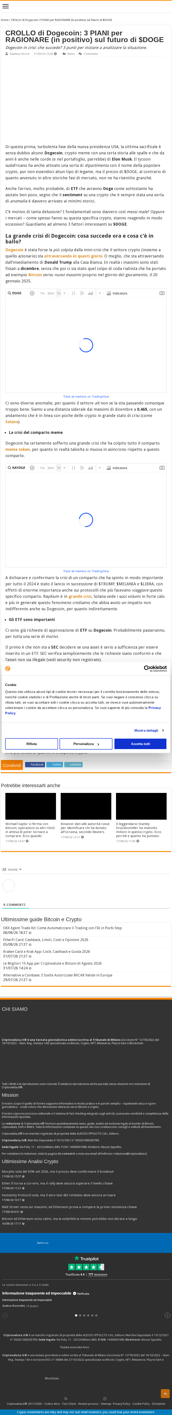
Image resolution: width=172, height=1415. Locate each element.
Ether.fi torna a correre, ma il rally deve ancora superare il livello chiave (57, 1183)
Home (5, 20)
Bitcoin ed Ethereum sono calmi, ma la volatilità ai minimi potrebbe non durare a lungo (69, 1219)
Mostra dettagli (146, 730)
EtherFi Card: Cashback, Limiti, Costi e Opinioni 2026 (45, 940)
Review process (88, 1403)
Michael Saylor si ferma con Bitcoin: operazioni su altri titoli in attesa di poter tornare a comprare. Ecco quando (30, 830)
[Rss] (66, 1398)
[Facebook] (71, 1398)
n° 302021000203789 (23, 1339)
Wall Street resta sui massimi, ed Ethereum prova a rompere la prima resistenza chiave (69, 1207)
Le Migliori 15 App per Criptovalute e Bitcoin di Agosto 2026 (52, 963)
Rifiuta (31, 744)
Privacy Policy (121, 1403)
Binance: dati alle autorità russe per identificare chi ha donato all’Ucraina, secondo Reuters (85, 828)
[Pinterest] (80, 1398)
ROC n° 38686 (54, 1359)
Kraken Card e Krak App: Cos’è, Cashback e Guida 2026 (46, 951)
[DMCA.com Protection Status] (93, 1378)
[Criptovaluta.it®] (86, 6)
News (71, 53)
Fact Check (69, 1403)
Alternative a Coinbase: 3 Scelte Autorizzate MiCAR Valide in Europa (57, 975)
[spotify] (100, 1398)
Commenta (91, 53)
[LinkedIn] (85, 1398)
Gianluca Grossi (20, 53)
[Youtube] (90, 1398)
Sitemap (106, 1403)
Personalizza (83, 744)
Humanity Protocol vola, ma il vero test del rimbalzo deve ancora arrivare (59, 1195)
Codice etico (52, 1403)
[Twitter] (75, 1398)
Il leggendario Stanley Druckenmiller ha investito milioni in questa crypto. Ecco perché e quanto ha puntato (138, 830)
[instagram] (95, 1398)
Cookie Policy (141, 1403)
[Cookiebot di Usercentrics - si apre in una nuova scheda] (147, 668)
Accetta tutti (140, 744)
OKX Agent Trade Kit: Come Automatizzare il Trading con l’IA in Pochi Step (62, 928)
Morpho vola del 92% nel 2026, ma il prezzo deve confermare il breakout (58, 1172)
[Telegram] (106, 1398)
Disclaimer (159, 1403)
